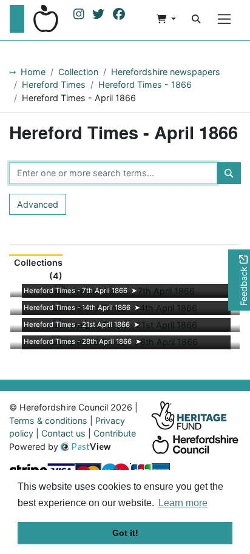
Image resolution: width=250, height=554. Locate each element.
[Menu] (224, 19)
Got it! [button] (125, 533)
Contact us (63, 433)
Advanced (37, 204)
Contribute (114, 433)
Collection (78, 72)
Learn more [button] (183, 503)
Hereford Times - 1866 (145, 84)
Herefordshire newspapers (165, 72)
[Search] (196, 19)
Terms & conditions (48, 420)
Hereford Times (54, 84)
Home (33, 72)
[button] (166, 19)
